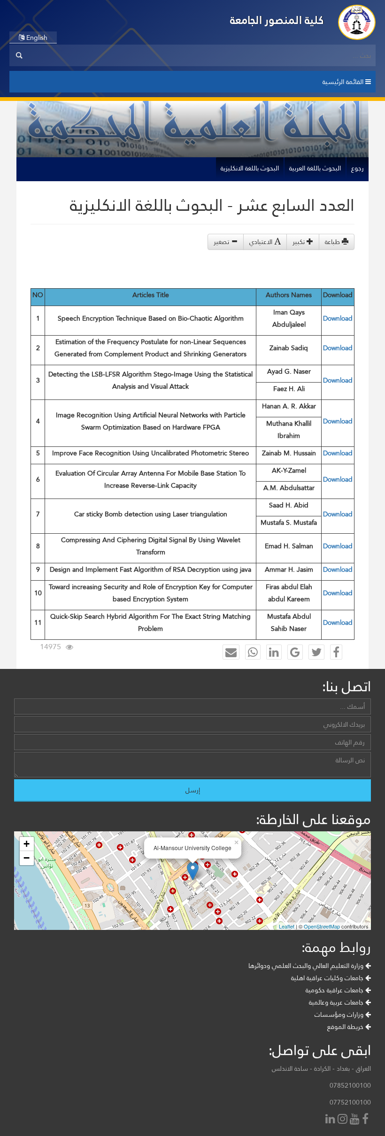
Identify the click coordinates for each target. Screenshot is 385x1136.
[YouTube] (356, 1120)
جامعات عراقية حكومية (335, 990)
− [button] (26, 858)
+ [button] (26, 844)
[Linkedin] (331, 1120)
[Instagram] (344, 1120)
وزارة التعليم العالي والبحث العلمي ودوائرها (306, 965)
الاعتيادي (261, 242)
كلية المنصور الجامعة (277, 20)
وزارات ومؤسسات (340, 1014)
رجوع (357, 168)
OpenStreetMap (322, 926)
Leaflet (286, 926)
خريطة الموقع (346, 1027)
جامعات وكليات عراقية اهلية (328, 978)
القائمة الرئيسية (344, 82)
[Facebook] (366, 1120)
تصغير (222, 242)
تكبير (300, 242)
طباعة (333, 242)
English (35, 37)
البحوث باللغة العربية (315, 168)
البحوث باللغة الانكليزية (250, 168)
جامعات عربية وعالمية (337, 1002)
